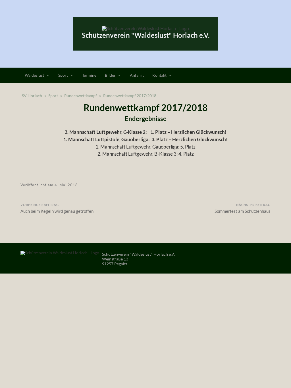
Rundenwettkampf (80, 95)
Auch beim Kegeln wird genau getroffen (56, 208)
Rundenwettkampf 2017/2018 (129, 95)
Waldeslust (34, 75)
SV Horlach (32, 95)
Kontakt (159, 75)
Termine (89, 75)
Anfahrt (137, 75)
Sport (63, 75)
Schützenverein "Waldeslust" (145, 35)
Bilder (110, 75)
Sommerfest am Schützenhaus (243, 208)
